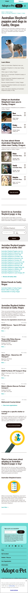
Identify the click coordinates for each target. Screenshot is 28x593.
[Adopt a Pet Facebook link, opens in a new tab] (6, 546)
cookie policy (12, 585)
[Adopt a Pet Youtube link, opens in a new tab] (16, 546)
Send (20, 531)
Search (14, 238)
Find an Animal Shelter (14, 425)
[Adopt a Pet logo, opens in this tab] (14, 572)
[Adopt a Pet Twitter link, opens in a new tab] (9, 546)
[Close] (26, 580)
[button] (25, 113)
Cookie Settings (14, 590)
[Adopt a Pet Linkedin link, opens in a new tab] (22, 546)
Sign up (19, 5)
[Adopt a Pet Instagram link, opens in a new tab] (19, 546)
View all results (14, 192)
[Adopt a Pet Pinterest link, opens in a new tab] (12, 546)
